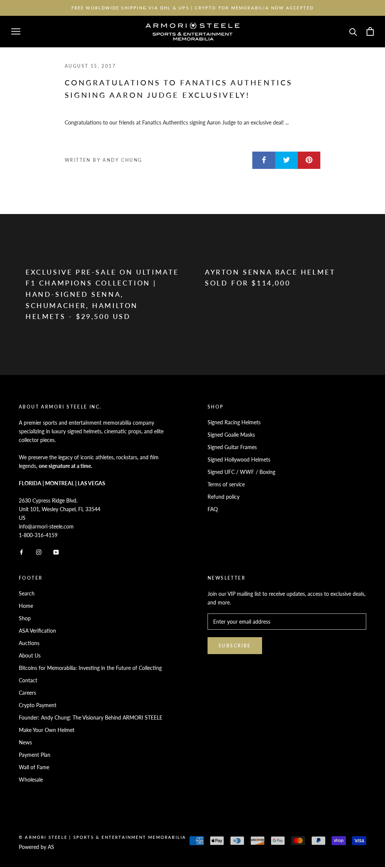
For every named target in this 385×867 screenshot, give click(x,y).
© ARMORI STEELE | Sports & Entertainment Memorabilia (102, 837)
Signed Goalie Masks (231, 434)
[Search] (353, 31)
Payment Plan (34, 755)
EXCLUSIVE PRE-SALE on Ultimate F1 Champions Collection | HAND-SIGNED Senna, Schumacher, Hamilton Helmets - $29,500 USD (102, 294)
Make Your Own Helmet (46, 730)
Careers (27, 692)
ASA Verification (37, 630)
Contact (28, 680)
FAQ (213, 509)
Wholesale (31, 779)
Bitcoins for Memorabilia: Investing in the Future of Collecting (90, 668)
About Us (30, 655)
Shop (25, 618)
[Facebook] (21, 551)
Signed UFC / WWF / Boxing (241, 472)
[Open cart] (370, 31)
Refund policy (223, 496)
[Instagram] (38, 551)
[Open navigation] (15, 31)
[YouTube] (56, 551)
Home (26, 606)
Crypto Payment (37, 705)
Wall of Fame (34, 767)
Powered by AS (36, 847)
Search (27, 593)
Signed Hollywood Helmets (239, 459)
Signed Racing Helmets (234, 422)
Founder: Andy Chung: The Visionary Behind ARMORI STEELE (90, 717)
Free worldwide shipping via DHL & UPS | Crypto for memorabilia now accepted (192, 7)
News (25, 742)
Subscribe (234, 645)
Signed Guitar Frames (232, 447)
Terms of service (226, 484)
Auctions (29, 643)
